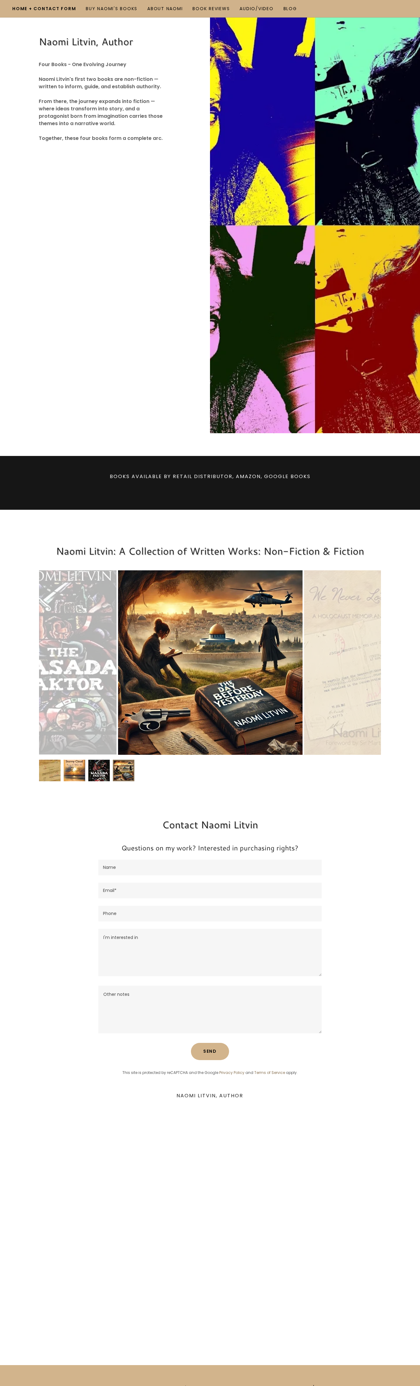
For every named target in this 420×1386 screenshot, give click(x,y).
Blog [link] (290, 9)
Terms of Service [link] (269, 1072)
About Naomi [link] (165, 9)
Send (210, 1051)
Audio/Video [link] (256, 9)
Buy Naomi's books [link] (111, 9)
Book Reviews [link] (211, 9)
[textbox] (209, 867)
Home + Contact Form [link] (44, 9)
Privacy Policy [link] (231, 1072)
